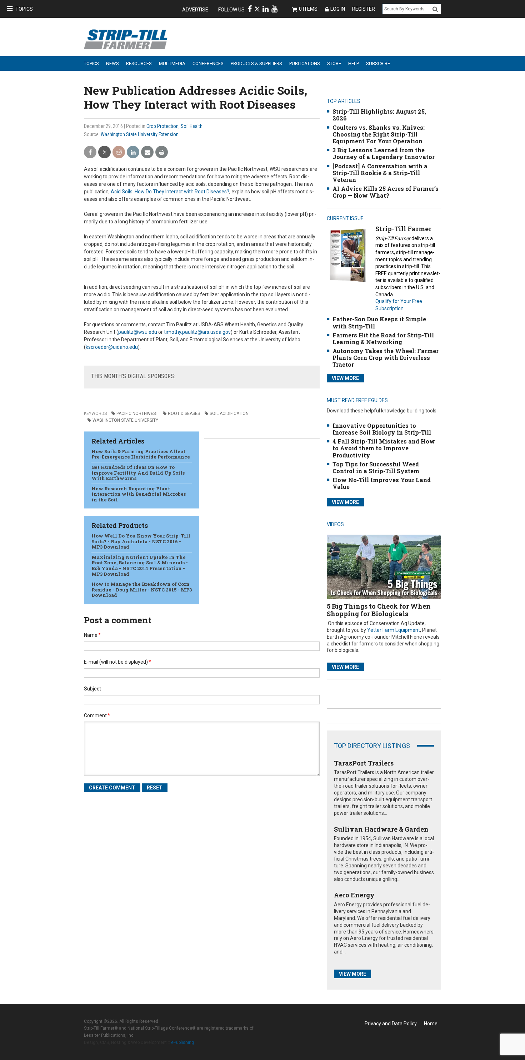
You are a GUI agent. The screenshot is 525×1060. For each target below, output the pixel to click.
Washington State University (125, 420)
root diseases (184, 413)
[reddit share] (118, 152)
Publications (304, 63)
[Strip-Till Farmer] (348, 255)
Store (334, 63)
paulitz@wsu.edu (137, 332)
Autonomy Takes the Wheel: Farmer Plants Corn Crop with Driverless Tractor (385, 357)
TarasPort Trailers (364, 763)
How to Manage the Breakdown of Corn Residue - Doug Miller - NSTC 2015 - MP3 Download (141, 589)
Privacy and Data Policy (391, 1023)
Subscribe (378, 63)
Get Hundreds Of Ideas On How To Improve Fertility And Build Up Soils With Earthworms (138, 472)
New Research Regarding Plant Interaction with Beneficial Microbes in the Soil (138, 494)
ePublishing (182, 1042)
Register (363, 9)
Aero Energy (354, 895)
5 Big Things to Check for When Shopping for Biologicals (379, 610)
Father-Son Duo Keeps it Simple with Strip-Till (379, 322)
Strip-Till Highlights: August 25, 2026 (379, 115)
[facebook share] (90, 152)
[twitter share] (104, 152)
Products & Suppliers (256, 63)
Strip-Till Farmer (403, 228)
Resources (139, 63)
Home (431, 1023)
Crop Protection (162, 126)
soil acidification (229, 413)
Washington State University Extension (140, 134)
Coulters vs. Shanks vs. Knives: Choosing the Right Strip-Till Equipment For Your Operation (378, 134)
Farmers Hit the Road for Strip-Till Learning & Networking (383, 338)
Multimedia (172, 63)
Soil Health (191, 126)
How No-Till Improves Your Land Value (381, 483)
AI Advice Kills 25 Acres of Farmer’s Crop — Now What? (385, 192)
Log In (337, 9)
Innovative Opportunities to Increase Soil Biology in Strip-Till (381, 429)
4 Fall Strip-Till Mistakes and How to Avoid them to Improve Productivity (383, 448)
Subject (92, 689)
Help (353, 63)
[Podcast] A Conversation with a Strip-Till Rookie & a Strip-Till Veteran (380, 172)
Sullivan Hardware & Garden (381, 829)
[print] (161, 152)
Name (92, 635)
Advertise (195, 10)
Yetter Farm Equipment (393, 630)
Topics (24, 9)
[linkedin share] (133, 152)
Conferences (208, 63)
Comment (97, 715)
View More (345, 378)
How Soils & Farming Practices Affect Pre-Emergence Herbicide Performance (140, 454)
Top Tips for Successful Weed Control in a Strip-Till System (375, 467)
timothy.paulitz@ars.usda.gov (197, 332)
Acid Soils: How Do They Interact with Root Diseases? (170, 191)
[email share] (147, 152)
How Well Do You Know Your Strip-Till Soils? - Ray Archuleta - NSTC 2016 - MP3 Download (140, 541)
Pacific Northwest (137, 413)
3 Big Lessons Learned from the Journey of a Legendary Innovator (383, 153)
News (112, 63)
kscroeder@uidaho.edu (112, 347)
